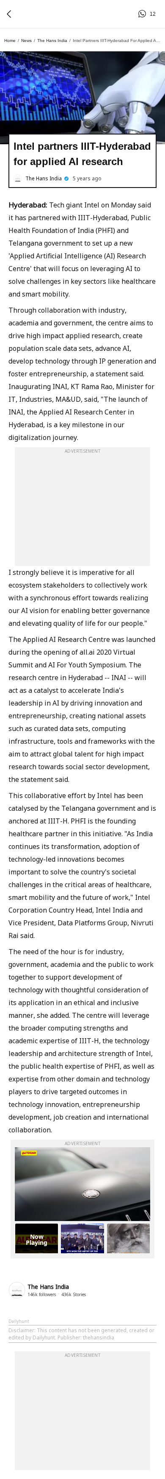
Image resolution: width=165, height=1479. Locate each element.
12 (143, 14)
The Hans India (52, 40)
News (26, 40)
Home (10, 40)
